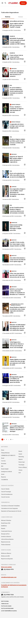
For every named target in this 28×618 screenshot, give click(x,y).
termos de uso (5, 603)
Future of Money (23, 467)
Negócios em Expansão (7, 558)
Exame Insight (4, 469)
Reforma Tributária (6, 520)
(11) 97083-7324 (9, 594)
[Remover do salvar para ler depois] (25, 30)
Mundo (20, 451)
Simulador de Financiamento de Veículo (11, 511)
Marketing (21, 456)
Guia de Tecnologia (6, 491)
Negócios (3, 477)
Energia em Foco (5, 534)
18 (10, 439)
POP (20, 472)
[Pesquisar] (5, 3)
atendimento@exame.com (8, 577)
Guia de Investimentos (6, 494)
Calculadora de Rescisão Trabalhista (10, 505)
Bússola (3, 528)
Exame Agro (22, 462)
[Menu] (2, 3)
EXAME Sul (4, 525)
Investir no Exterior (6, 536)
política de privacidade (7, 608)
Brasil (2, 458)
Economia (3, 463)
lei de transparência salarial (9, 610)
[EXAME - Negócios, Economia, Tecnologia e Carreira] (13, 3)
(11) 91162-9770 (9, 569)
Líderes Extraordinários (7, 539)
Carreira (3, 461)
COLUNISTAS (4, 479)
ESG (2, 466)
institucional (5, 601)
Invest (2, 474)
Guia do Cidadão (5, 489)
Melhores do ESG (5, 556)
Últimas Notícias (5, 452)
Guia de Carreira (5, 497)
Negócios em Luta (5, 542)
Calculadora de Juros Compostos (9, 508)
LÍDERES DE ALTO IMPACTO (8, 455)
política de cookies (6, 606)
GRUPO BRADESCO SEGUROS (17, 304)
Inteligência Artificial (6, 471)
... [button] (8, 439)
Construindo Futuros (6, 531)
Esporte (21, 459)
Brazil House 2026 (5, 523)
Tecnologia (21, 464)
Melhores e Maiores (6, 553)
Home (2, 450)
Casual (20, 454)
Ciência (20, 470)
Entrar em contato (6, 567)
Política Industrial (5, 544)
